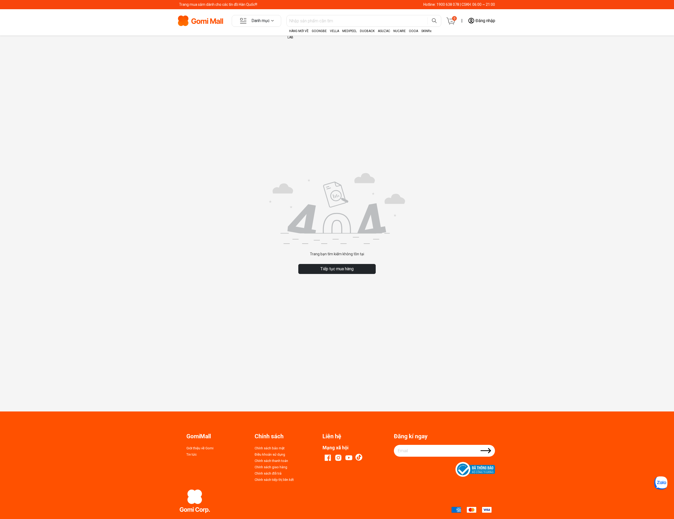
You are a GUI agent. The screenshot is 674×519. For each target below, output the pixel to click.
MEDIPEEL (349, 31)
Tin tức (191, 454)
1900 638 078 (448, 4)
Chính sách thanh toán (271, 461)
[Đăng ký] (486, 454)
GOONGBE (319, 31)
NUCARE (399, 31)
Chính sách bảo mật (270, 448)
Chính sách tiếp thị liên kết (274, 480)
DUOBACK (367, 31)
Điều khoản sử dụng (270, 454)
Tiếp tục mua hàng (337, 268)
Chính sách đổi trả (268, 473)
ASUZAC (384, 31)
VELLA (334, 31)
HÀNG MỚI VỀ (299, 31)
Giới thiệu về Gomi (200, 448)
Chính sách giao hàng (271, 467)
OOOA (413, 31)
